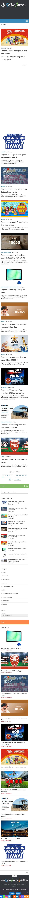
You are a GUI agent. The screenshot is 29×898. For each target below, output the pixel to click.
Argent (3, 48)
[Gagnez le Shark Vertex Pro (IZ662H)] (4, 555)
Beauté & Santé (6, 579)
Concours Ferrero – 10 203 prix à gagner (12, 671)
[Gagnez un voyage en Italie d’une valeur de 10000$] (4, 536)
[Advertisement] (14, 80)
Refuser (18, 893)
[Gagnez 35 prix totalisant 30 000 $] (14, 829)
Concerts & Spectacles (8, 586)
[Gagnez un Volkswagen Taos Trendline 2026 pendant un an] (14, 376)
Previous (24, 26)
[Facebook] (24, 486)
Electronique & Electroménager (10, 287)
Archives (3, 613)
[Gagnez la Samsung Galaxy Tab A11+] (14, 276)
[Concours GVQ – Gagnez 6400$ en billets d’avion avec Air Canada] (4, 523)
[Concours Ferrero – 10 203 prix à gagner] (14, 446)
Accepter (12, 893)
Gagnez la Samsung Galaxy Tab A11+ (17, 548)
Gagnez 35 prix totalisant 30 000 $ (10, 839)
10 (17, 476)
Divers (2, 456)
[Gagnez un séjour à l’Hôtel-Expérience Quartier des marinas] (4, 560)
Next (27, 26)
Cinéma (4, 583)
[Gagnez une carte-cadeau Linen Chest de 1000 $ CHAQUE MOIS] (14, 241)
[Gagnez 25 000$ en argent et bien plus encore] (14, 37)
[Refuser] (27, 893)
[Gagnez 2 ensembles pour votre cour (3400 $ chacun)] (14, 411)
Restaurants (6, 600)
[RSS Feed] (27, 486)
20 (20, 476)
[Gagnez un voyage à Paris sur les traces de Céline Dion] (14, 311)
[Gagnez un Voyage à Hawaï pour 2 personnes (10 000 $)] (14, 141)
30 (23, 476)
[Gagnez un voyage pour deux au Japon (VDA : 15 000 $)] (14, 343)
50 (10, 479)
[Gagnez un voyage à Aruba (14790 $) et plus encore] (14, 208)
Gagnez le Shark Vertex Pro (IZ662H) (17, 554)
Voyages (3, 152)
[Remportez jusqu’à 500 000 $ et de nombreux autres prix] (14, 779)
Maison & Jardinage (6, 252)
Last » (18, 479)
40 (26, 476)
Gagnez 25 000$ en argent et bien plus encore (13, 767)
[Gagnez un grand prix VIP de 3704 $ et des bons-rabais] (14, 175)
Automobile (4, 387)
